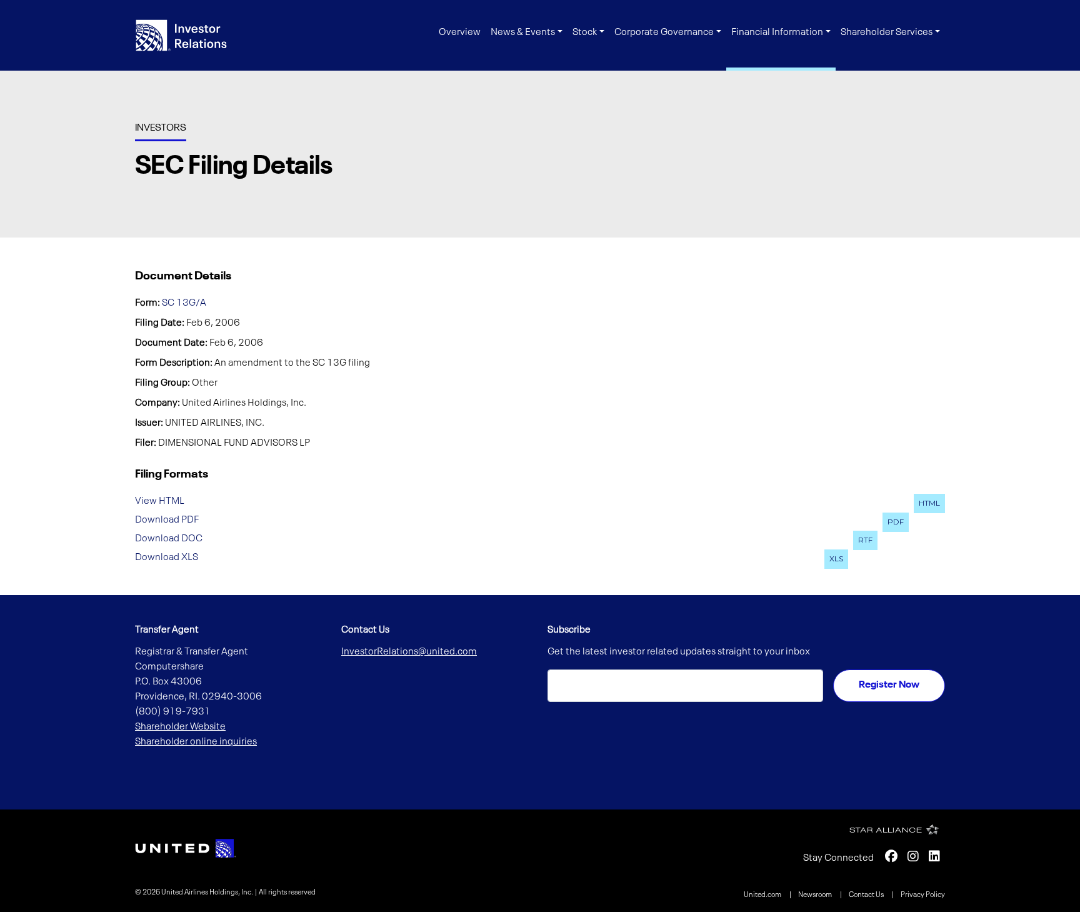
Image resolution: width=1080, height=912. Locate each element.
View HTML (159, 501)
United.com (763, 895)
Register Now (889, 685)
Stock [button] (584, 33)
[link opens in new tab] (185, 848)
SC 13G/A (184, 303)
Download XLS (166, 557)
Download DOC (168, 538)
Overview (460, 33)
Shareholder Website (180, 727)
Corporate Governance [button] (664, 33)
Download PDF (167, 520)
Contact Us (867, 895)
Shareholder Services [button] (886, 33)
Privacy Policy (923, 895)
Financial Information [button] (777, 33)
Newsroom (815, 895)
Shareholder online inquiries (196, 742)
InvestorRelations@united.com (409, 652)
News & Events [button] (523, 33)
